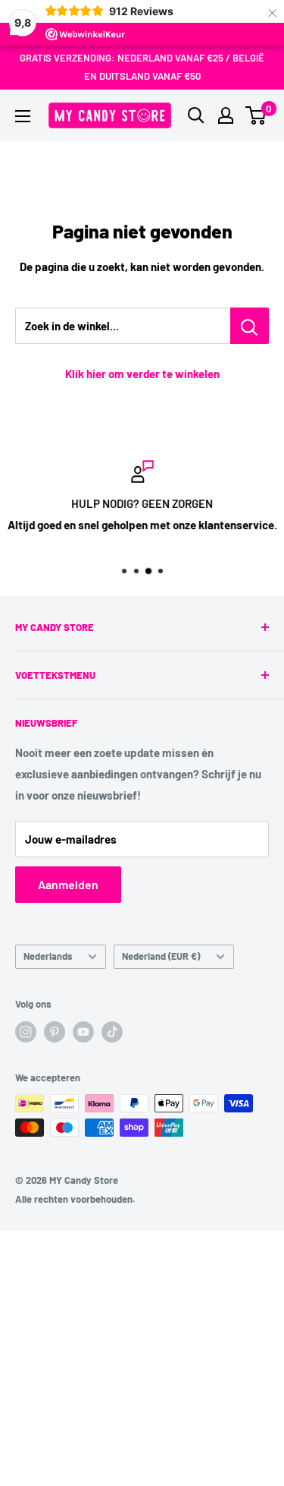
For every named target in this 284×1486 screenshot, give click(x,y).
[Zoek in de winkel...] (249, 326)
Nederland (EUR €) (161, 956)
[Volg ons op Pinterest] (54, 1032)
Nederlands (47, 956)
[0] (256, 115)
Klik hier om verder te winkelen (142, 373)
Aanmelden (68, 884)
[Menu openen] (22, 116)
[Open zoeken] (196, 115)
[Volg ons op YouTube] (83, 1032)
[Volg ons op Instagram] (25, 1032)
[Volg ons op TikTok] (112, 1032)
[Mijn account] (225, 115)
